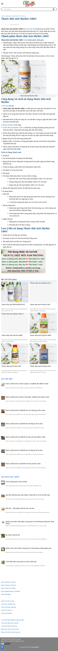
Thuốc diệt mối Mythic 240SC (13, 128)
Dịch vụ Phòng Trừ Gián (8, 585)
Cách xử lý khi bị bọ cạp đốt (9, 623)
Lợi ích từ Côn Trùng (7, 601)
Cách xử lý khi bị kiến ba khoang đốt (12, 620)
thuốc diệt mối (30, 29)
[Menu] (2, 4)
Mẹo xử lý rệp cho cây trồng (10, 629)
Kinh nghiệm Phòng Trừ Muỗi (10, 591)
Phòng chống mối (9, 125)
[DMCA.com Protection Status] (5, 643)
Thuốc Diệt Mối (6, 16)
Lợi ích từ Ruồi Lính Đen (8, 607)
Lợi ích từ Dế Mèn (6, 613)
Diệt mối (5, 106)
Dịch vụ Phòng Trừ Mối (8, 582)
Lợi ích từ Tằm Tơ (6, 610)
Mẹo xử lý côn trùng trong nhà (10, 632)
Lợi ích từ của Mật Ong (8, 604)
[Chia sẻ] (2, 647)
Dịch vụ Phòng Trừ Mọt (8, 588)
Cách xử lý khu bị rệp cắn (9, 626)
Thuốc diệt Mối (6, 594)
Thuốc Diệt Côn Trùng (19, 16)
